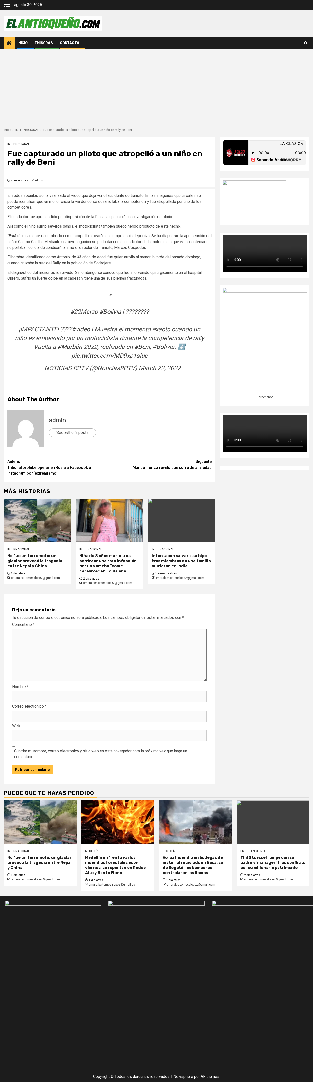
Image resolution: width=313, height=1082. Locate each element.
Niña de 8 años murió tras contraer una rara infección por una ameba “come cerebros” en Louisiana (108, 563)
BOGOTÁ (169, 851)
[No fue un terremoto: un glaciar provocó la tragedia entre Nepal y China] (37, 520)
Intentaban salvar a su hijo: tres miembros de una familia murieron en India (181, 560)
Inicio (22, 43)
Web (16, 726)
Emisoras (44, 43)
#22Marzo (84, 311)
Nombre (20, 686)
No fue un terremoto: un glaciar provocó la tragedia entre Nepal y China (34, 560)
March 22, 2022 (160, 368)
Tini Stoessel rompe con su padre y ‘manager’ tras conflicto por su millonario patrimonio (272, 862)
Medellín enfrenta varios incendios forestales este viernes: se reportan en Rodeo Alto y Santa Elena (115, 865)
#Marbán (69, 346)
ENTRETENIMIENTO (253, 851)
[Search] (306, 43)
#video (81, 329)
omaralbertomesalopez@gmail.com (35, 578)
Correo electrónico (29, 706)
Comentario (23, 624)
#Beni (142, 346)
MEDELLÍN (92, 851)
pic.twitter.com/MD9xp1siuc (109, 355)
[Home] (9, 43)
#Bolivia (110, 311)
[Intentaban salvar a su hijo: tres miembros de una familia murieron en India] (181, 520)
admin (38, 180)
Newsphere (183, 1076)
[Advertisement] (156, 86)
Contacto (69, 43)
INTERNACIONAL (18, 144)
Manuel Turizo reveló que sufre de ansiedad (172, 464)
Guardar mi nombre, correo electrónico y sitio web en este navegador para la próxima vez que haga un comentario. (100, 754)
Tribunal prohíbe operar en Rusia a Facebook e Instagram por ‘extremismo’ (49, 467)
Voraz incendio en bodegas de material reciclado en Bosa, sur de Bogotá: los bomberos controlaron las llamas (194, 865)
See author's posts (72, 432)
